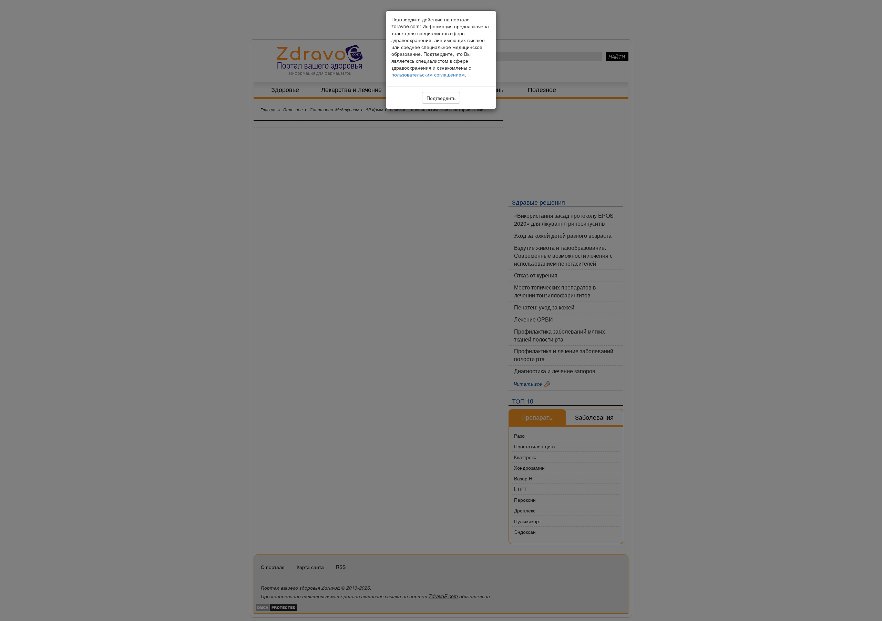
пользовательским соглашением (428, 74)
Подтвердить (441, 97)
